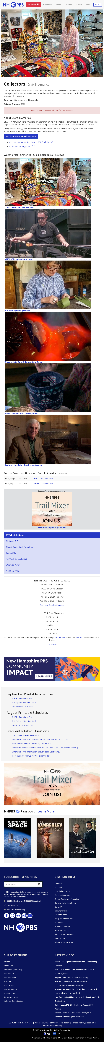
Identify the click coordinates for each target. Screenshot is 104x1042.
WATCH (97, 5)
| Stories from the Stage (72, 977)
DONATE (32, 4)
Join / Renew (79, 1038)
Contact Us (11, 553)
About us (46, 1038)
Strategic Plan (60, 938)
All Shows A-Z (12, 541)
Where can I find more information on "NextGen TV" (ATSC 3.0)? (40, 739)
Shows (58, 5)
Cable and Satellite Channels (52, 605)
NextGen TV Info (13, 571)
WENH (29, 1022)
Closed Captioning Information (19, 547)
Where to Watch (13, 565)
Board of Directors (62, 891)
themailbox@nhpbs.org (16, 909)
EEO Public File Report (59, 1022)
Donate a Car (9, 973)
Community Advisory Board (65, 903)
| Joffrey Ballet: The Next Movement (72, 981)
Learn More (52, 644)
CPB (58, 1033)
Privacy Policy (92, 1038)
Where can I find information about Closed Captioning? (36, 751)
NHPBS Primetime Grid (22, 698)
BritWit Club (8, 966)
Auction (7, 962)
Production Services (62, 926)
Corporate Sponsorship (13, 969)
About (88, 5)
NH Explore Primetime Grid (24, 702)
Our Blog (58, 883)
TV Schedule (47, 5)
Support (79, 5)
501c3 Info (59, 887)
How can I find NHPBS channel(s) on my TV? (31, 743)
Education (68, 5)
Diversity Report (61, 915)
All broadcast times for (31, 142)
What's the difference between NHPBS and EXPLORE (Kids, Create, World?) (45, 747)
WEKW (45, 1022)
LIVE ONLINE (59, 637)
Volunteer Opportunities (13, 1001)
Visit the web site (21, 136)
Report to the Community (64, 934)
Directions (68, 1038)
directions (36, 901)
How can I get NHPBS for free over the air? (31, 756)
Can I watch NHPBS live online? (25, 735)
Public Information (62, 930)
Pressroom (59, 922)
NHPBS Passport (10, 989)
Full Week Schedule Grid (16, 559)
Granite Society (10, 977)
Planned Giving (10, 993)
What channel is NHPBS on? (65, 942)
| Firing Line (69, 985)
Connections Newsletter (22, 706)
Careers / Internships (63, 895)
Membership (9, 985)
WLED (37, 1022)
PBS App (79, 637)
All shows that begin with (22, 146)
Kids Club (7, 981)
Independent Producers (64, 919)
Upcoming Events (10, 997)
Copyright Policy (61, 911)
